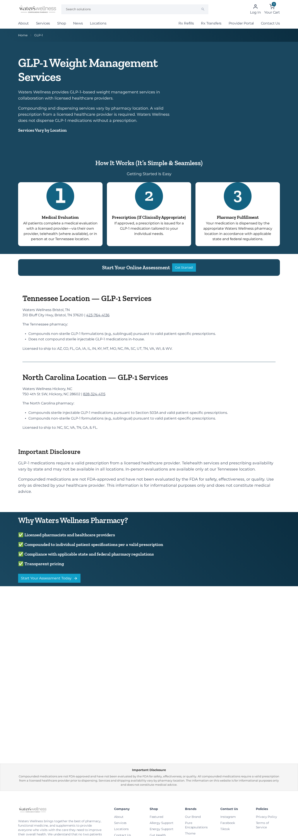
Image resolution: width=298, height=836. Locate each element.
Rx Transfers (211, 23)
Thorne (190, 833)
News (78, 23)
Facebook (227, 823)
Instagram (228, 817)
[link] (60, 214)
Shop (61, 23)
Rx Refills (186, 23)
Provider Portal (241, 23)
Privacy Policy (266, 817)
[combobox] (134, 9)
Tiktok (224, 829)
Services (43, 23)
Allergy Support (161, 823)
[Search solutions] (203, 9)
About (23, 23)
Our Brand (193, 817)
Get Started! (184, 267)
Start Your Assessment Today (46, 578)
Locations (98, 23)
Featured (156, 817)
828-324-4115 (94, 394)
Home (22, 35)
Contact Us (270, 23)
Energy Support (161, 829)
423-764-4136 (98, 315)
